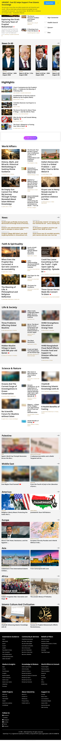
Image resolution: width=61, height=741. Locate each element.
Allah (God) (5, 641)
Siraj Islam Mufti (6, 396)
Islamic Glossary (6, 677)
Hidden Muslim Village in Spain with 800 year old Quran (9, 349)
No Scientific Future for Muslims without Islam (10, 413)
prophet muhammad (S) (26, 92)
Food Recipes (5, 671)
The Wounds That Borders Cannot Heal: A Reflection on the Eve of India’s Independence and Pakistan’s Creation (33, 155)
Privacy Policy (25, 701)
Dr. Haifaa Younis (17, 128)
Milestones (24, 698)
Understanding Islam (7, 656)
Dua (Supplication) (7, 654)
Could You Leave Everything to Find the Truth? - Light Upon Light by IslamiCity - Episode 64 (50, 265)
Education (52, 330)
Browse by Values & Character (29, 675)
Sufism (35, 344)
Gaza (38, 174)
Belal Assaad (16, 121)
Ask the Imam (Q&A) (27, 643)
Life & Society (25, 669)
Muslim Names (6, 675)
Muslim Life (17, 299)
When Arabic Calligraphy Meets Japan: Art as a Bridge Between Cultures (33, 314)
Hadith (4, 648)
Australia (43, 677)
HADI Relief (5, 698)
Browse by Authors (26, 673)
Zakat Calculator (6, 658)
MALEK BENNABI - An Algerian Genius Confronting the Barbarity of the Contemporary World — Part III (33, 200)
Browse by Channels (27, 682)
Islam (11, 206)
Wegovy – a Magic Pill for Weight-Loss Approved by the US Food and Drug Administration (33, 408)
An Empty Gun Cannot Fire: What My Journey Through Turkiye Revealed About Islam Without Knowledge (9, 196)
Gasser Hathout (30, 424)
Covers (4, 669)
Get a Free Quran (26, 648)
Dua (49, 32)
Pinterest (6, 726)
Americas (43, 673)
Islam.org (4, 696)
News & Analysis (45, 671)
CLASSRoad (5, 705)
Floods (51, 360)
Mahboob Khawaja (31, 174)
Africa (42, 682)
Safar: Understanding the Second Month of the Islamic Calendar (33, 264)
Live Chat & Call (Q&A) (27, 645)
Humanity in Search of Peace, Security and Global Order (32, 170)
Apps (3, 666)
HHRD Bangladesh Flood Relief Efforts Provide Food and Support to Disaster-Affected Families (50, 351)
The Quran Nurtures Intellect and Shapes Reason (33, 18)
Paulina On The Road (7, 355)
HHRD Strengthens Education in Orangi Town (50, 325)
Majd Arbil (29, 319)
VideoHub (4, 684)
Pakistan (12, 174)
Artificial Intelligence (31, 398)
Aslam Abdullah (16, 92)
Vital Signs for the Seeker (33, 276)
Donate (43, 694)
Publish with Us (26, 703)
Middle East (44, 684)
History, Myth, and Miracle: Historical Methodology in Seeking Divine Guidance (9, 167)
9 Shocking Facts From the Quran (32, 30)
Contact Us (24, 696)
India (36, 163)
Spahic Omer (5, 206)
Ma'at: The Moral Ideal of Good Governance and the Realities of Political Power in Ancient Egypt (33, 328)
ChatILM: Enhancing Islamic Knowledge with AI (50, 386)
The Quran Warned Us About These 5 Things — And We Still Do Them (24, 111)
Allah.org (4, 694)
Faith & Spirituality (26, 666)
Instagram (6, 719)
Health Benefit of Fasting (33, 421)
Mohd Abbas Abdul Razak (8, 299)
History (22, 99)
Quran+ (50, 27)
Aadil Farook (30, 279)
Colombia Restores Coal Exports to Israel (24, 103)
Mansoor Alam (30, 22)
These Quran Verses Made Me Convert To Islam (50, 291)
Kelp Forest (13, 396)
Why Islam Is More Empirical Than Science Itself (32, 374)
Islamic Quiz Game (7, 682)
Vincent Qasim (46, 297)
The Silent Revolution (30, 341)
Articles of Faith (45, 641)
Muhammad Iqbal (31, 355)
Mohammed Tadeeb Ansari (48, 411)
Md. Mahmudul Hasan (7, 330)
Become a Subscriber (27, 652)
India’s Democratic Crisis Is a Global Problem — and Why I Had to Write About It (50, 167)
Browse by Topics (26, 677)
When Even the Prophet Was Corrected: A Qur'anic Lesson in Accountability (9, 264)
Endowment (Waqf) (46, 701)
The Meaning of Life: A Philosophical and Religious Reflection (9, 292)
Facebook (6, 715)
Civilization (29, 335)
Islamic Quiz (5, 679)
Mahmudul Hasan (46, 201)
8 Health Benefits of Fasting (50, 407)
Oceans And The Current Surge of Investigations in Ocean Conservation (9, 389)
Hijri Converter (53, 18)
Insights (4, 673)
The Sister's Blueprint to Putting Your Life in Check (23, 125)
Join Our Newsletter (27, 650)
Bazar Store (44, 696)
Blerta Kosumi (45, 330)
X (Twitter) (5, 717)
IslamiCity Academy (7, 703)
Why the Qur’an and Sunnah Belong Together (24, 118)
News (18, 106)
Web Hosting (44, 707)
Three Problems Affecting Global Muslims (8, 325)
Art (33, 319)
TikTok (5, 724)
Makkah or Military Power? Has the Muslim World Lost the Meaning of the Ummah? (32, 184)
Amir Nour (29, 207)
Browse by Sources (26, 679)
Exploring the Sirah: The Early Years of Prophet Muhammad (10, 23)
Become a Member (26, 654)
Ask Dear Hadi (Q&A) (27, 641)
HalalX (4, 701)
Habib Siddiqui (46, 174)
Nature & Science (26, 671)
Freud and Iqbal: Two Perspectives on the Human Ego (33, 350)
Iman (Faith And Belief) (23, 113)
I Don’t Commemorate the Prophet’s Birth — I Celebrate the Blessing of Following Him (25, 89)
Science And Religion (14, 419)
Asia (42, 679)
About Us (24, 694)
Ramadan (43, 650)
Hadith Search (53, 22)
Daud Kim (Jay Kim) (31, 32)
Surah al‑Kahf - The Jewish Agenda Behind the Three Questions (32, 251)
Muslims (15, 330)
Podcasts (4, 686)
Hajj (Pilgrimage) (45, 652)
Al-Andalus (15, 355)
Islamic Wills (44, 703)
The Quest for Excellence (31, 286)
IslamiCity (7, 34)
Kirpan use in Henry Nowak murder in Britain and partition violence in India (50, 194)
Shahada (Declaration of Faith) (49, 643)
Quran (38, 32)
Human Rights (45, 666)
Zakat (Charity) (45, 648)
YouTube (6, 722)
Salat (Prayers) (44, 645)
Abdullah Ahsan (6, 174)
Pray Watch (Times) (7, 650)
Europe (43, 675)
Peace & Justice (45, 669)
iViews (14, 106)
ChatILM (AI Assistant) (27, 639)
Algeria (34, 207)
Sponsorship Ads (45, 705)
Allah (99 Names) (45, 639)
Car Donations (45, 698)
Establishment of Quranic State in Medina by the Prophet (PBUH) (24, 96)
